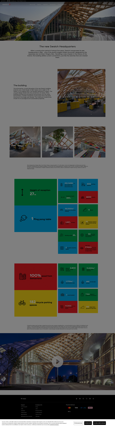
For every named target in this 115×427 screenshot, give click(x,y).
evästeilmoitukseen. (54, 424)
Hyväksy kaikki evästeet (99, 423)
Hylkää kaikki (88, 423)
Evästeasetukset (78, 423)
